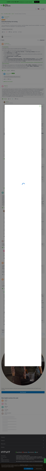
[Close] (40, 106)
